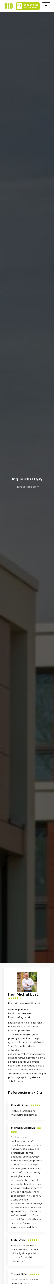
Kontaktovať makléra (22, 1003)
